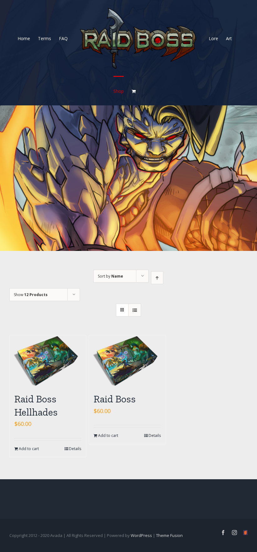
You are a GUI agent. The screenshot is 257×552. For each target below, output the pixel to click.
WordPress (141, 535)
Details (75, 448)
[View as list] (134, 310)
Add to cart (29, 448)
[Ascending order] (157, 277)
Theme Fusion (169, 535)
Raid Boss (115, 399)
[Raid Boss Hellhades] (48, 361)
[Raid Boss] (127, 361)
